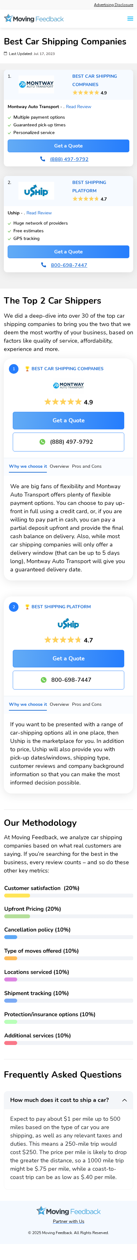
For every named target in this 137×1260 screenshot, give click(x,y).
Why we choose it (28, 466)
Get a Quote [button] (68, 145)
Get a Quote (69, 420)
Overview (59, 466)
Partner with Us (68, 1221)
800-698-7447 (71, 680)
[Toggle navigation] (130, 19)
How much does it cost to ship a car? (59, 1100)
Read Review (78, 107)
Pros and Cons (87, 466)
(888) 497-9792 (71, 442)
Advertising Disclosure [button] (113, 4)
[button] (36, 84)
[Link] (34, 18)
